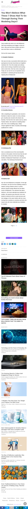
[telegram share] (15, 244)
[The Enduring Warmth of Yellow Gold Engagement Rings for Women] (14, 362)
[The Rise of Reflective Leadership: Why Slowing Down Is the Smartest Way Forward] (14, 444)
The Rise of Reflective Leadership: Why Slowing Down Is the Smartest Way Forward (12, 456)
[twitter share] (5, 244)
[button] (14, 90)
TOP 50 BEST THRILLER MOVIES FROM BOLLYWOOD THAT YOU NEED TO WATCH (13, 321)
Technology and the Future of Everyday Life (14, 348)
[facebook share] (2, 244)
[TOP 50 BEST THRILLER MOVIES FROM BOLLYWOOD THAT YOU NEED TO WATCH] (14, 310)
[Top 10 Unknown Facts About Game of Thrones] (14, 267)
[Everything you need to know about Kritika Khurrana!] (14, 288)
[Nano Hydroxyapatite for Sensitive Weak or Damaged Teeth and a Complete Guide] (14, 416)
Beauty (3, 10)
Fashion (3, 370)
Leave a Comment (14, 237)
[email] (11, 507)
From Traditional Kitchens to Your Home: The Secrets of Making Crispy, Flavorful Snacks (13, 485)
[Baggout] (15, 2)
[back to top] (25, 503)
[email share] (7, 244)
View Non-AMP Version (17, 504)
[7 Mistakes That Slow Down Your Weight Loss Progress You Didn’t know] (14, 389)
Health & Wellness (5, 397)
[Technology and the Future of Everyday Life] (14, 336)
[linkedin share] (10, 244)
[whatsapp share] (12, 244)
